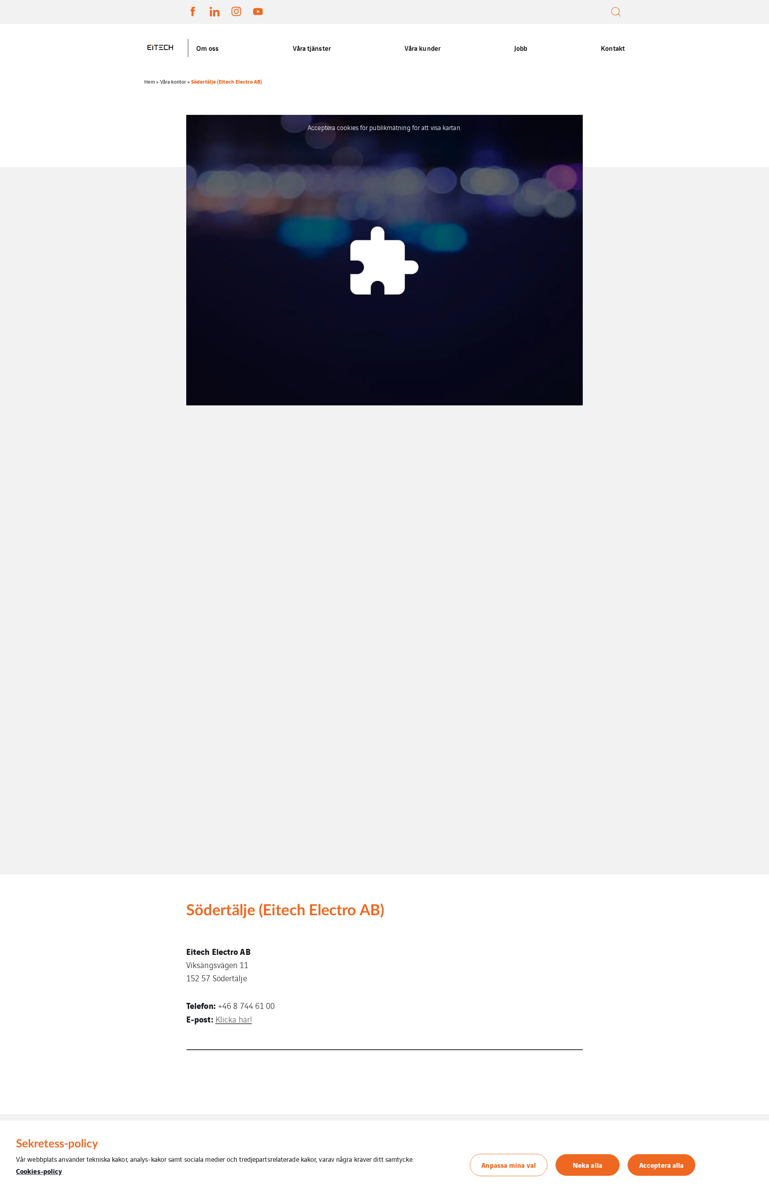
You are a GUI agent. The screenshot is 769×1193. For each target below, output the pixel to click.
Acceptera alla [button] (661, 1165)
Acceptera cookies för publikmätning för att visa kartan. (384, 127)
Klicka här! (233, 1019)
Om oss (207, 48)
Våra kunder (423, 48)
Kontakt (613, 48)
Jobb (520, 48)
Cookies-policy (39, 1171)
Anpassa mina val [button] (508, 1165)
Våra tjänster (312, 48)
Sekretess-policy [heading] (57, 1143)
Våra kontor (173, 81)
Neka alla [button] (587, 1165)
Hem (149, 81)
